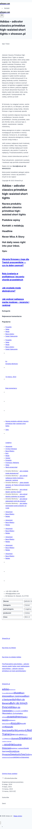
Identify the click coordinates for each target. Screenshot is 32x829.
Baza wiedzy (9, 334)
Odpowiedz (25, 757)
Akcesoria (8, 446)
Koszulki (15, 723)
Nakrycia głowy (18, 734)
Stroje (12, 751)
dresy (18, 716)
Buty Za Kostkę (14, 713)
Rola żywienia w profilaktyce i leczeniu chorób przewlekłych (13, 276)
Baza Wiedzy (9, 451)
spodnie (8, 744)
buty (15, 699)
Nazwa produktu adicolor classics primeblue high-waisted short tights (17, 423)
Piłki (6, 738)
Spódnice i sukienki (17, 748)
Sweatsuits (15, 754)
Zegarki (11, 757)
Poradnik (8, 327)
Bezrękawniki (10, 693)
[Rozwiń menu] (2, 15)
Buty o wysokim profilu (18, 711)
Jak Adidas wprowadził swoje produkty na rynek (16, 506)
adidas (5, 689)
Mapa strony (18, 816)
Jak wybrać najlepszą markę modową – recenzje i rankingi (15, 302)
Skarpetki (15, 738)
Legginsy (8, 442)
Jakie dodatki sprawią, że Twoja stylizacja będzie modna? (17, 485)
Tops (23, 754)
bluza (17, 692)
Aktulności (9, 512)
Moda (7, 331)
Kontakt (6, 8)
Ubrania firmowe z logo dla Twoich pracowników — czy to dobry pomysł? (15, 262)
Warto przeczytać (11, 467)
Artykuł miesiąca (11, 449)
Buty (7, 453)
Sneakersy (25, 738)
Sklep (7, 329)
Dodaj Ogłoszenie (11, 336)
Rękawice (9, 738)
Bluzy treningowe (17, 696)
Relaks (7, 516)
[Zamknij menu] (0, 822)
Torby (27, 754)
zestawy (16, 757)
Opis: (7, 429)
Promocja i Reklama (12, 462)
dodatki (11, 716)
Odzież (7, 458)
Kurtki (14, 730)
